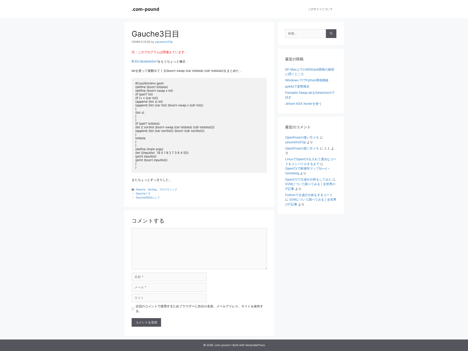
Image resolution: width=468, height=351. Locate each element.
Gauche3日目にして (148, 197)
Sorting (152, 189)
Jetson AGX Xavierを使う (303, 103)
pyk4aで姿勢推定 (297, 86)
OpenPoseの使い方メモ (302, 137)
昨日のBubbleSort (145, 61)
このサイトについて (320, 9)
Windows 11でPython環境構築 (306, 80)
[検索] (331, 33)
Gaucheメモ (143, 193)
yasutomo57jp (295, 142)
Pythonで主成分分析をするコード (309, 195)
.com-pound (145, 9)
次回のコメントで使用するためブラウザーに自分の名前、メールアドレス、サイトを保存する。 (199, 308)
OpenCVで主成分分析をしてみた (308, 179)
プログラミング (168, 189)
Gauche (140, 189)
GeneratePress (255, 345)
